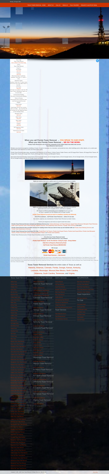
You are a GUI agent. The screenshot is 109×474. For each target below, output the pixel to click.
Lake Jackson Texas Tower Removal (19, 351)
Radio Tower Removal (17, 225)
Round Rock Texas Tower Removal (18, 445)
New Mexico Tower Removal (39, 373)
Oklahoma (38, 273)
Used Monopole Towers (82, 309)
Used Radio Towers (81, 312)
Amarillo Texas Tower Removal (17, 369)
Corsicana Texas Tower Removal (18, 398)
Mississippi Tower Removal (39, 361)
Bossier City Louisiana (38, 339)
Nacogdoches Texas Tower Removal (18, 362)
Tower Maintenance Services (61, 318)
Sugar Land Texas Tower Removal (18, 450)
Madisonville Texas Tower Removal (18, 359)
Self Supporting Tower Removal (54, 225)
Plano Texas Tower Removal (17, 434)
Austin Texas (13, 289)
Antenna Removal (54, 224)
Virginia (71, 273)
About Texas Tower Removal (83, 281)
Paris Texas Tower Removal (17, 426)
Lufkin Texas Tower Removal (17, 356)
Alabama (31, 268)
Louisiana (34, 270)
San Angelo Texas (15, 323)
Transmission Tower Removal (61, 302)
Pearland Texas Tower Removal (17, 432)
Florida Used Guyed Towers (60, 231)
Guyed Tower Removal (77, 224)
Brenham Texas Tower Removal (17, 382)
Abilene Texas (14, 281)
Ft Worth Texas (14, 307)
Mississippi (43, 270)
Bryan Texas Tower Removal (17, 343)
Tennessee (60, 273)
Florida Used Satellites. (54, 232)
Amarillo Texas (14, 284)
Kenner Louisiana (37, 342)
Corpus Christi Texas (15, 299)
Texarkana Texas (14, 331)
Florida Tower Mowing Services (83, 227)
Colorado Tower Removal (38, 301)
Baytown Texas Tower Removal (17, 341)
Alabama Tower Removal (38, 281)
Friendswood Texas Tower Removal (18, 403)
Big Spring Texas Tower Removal (18, 375)
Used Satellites (80, 317)
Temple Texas (14, 328)
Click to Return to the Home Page (18, 62)
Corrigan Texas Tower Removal (17, 395)
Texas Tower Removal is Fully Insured (85, 289)
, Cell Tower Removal (64, 224)
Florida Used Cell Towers (45, 231)
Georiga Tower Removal (38, 313)
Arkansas (39, 268)
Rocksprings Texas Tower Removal (18, 439)
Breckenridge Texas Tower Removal (18, 380)
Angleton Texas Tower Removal (17, 372)
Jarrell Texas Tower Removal (17, 408)
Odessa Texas (14, 320)
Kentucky (76, 268)
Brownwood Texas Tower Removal (18, 385)
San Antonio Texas (15, 325)
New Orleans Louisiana (38, 352)
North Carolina (72, 270)
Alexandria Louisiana (37, 334)
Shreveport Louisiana (37, 355)
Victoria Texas (14, 336)
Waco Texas (13, 338)
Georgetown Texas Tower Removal (18, 346)
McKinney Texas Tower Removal (18, 421)
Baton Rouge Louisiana (38, 337)
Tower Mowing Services (60, 316)
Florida (55, 268)
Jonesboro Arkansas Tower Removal (41, 295)
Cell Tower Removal (59, 284)
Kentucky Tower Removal (38, 325)
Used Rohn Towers (81, 314)
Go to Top (95, 472)
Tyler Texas (13, 333)
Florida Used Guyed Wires (75, 231)
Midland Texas (14, 318)
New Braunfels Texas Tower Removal (19, 424)
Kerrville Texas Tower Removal (17, 413)
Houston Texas (14, 312)
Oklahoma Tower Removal (39, 385)
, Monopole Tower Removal (90, 224)
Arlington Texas (14, 286)
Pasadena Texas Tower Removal (18, 429)
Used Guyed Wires (81, 306)
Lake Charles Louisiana (38, 347)
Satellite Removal (40, 225)
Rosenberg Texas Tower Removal (18, 442)
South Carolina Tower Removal (40, 391)
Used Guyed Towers (81, 304)
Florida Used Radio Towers (23, 232)
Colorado (48, 268)
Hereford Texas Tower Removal (17, 388)
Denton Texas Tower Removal (17, 401)
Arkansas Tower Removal (38, 287)
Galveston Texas (14, 310)
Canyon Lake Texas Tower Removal (18, 390)
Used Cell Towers (81, 319)
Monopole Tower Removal (60, 289)
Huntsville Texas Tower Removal (18, 406)
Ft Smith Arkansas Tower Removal (40, 293)
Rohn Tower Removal (29, 225)
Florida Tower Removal (38, 307)
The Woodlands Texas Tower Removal (19, 458)
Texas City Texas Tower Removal (18, 455)
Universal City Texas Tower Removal (19, 460)
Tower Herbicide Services (60, 313)
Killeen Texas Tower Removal (17, 416)
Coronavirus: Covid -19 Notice (83, 292)
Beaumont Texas (14, 294)
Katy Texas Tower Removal (17, 349)
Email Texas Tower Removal (83, 286)
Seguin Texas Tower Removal (17, 447)
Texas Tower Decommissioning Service (63, 307)
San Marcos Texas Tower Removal (18, 367)
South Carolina (49, 273)
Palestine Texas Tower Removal (18, 364)
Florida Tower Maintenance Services (21, 229)
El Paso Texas (14, 305)
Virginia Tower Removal (38, 403)
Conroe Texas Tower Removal (17, 393)
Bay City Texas (14, 292)
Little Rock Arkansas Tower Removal (41, 290)
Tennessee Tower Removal (39, 397)
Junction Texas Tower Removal (17, 411)
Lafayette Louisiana (37, 345)
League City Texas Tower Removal (18, 419)
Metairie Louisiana (37, 350)
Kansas (69, 268)
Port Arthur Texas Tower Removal (18, 437)
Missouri (52, 270)
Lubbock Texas (14, 315)
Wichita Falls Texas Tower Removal (18, 468)
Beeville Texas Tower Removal (17, 377)
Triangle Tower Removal (69, 225)
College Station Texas (15, 297)
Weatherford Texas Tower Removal (18, 465)
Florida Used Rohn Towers (38, 232)
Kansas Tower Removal (38, 319)
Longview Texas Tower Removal (18, 354)
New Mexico (60, 270)
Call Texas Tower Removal (83, 284)
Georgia (62, 268)
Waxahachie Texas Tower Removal (18, 463)
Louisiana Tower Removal (38, 332)
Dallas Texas (13, 302)
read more (19, 71)
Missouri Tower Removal (38, 367)
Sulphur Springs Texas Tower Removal (19, 452)
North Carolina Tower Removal (39, 379)
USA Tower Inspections (82, 298)
